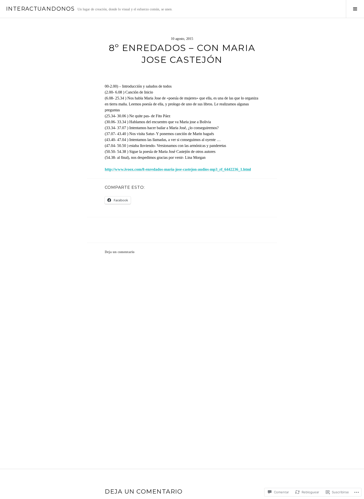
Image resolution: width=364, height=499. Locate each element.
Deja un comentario (119, 252)
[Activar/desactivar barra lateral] (355, 9)
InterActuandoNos (40, 8)
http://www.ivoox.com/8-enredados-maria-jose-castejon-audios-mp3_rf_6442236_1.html (178, 169)
